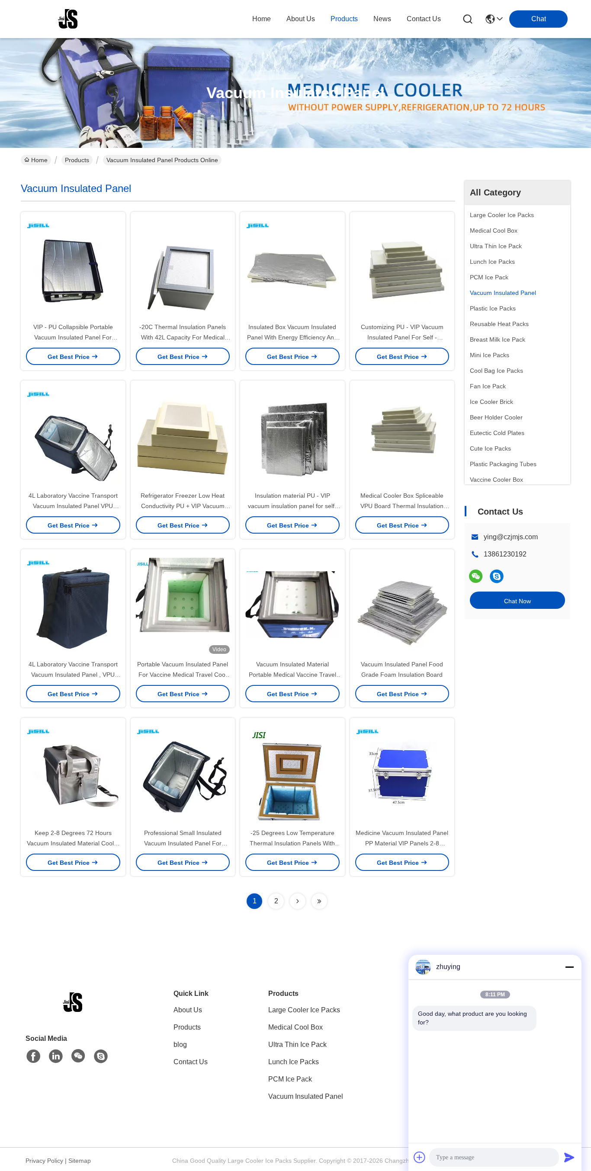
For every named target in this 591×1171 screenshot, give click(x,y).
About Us (187, 1010)
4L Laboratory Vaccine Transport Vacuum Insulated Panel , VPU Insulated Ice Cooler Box (73, 674)
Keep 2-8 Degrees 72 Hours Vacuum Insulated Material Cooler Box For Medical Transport (73, 843)
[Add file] (420, 1157)
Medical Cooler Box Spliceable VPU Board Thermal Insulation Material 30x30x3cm (401, 506)
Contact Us (190, 1061)
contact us (424, 18)
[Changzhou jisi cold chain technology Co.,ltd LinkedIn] (56, 1056)
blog (180, 1044)
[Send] (569, 1157)
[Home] (73, 1013)
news (382, 18)
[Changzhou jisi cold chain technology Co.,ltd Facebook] (33, 1056)
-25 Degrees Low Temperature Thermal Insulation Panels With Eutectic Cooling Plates (292, 843)
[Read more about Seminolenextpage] (297, 901)
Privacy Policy (44, 1160)
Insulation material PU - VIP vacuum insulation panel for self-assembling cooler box (292, 506)
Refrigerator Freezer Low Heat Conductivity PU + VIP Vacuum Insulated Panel (183, 506)
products (344, 18)
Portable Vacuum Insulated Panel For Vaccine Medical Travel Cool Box (182, 674)
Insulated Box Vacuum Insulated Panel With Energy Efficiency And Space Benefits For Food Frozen (292, 337)
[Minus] (569, 967)
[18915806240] (496, 576)
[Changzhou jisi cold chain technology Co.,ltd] (68, 19)
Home (261, 18)
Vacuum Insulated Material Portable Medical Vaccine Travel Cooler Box (292, 674)
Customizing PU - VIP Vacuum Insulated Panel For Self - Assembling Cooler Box (402, 337)
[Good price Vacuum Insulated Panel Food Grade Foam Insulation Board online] (402, 604)
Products (77, 160)
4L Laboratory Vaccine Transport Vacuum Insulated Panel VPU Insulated (73, 506)
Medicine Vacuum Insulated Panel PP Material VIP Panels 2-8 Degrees (402, 843)
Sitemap (79, 1160)
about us (300, 18)
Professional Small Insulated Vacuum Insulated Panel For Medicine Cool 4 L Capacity (183, 843)
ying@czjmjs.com (511, 537)
